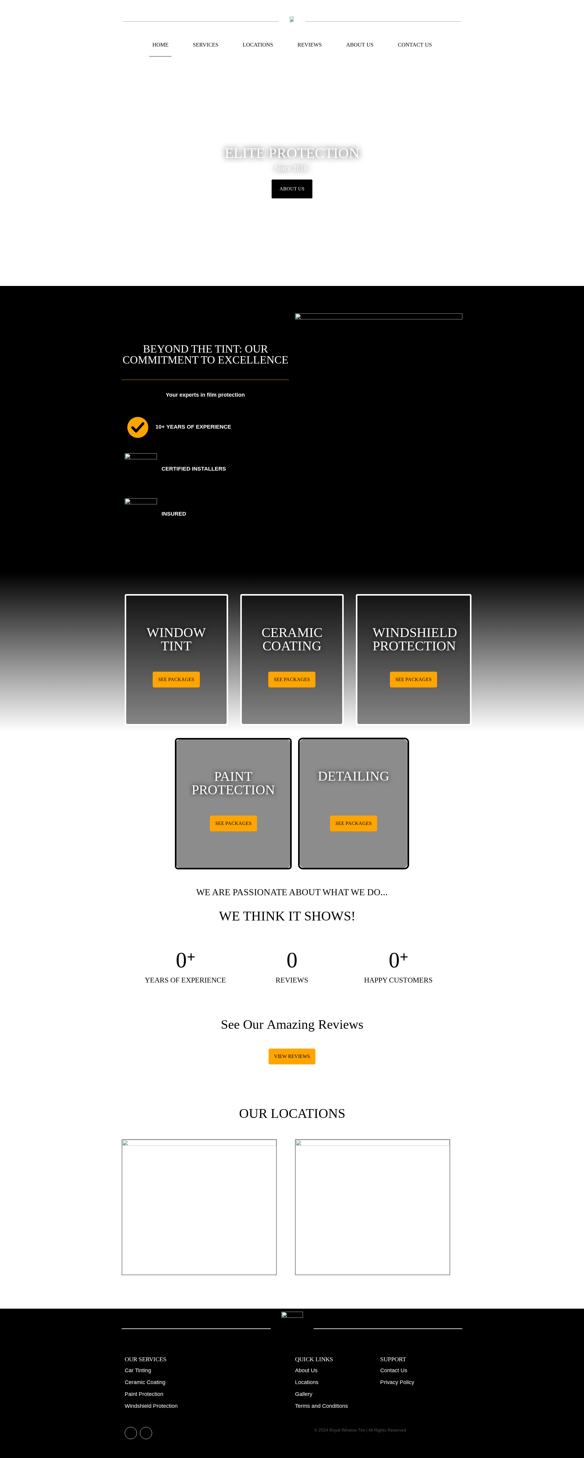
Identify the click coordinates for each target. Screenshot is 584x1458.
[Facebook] (146, 1433)
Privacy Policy (397, 1382)
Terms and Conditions (321, 1406)
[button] (6, 172)
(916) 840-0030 (199, 1251)
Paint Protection (144, 1394)
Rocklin (199, 1213)
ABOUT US (292, 188)
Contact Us (415, 45)
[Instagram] (131, 1433)
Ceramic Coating (145, 1382)
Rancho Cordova (372, 1213)
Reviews (309, 45)
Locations (258, 45)
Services (205, 45)
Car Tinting (138, 1370)
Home (160, 45)
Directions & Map (199, 1265)
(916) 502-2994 (372, 1251)
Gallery (303, 1394)
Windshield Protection (151, 1406)
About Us (360, 45)
